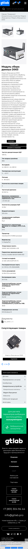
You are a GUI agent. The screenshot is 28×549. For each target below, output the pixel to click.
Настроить (14, 547)
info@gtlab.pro (14, 515)
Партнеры (14, 482)
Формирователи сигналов (11, 380)
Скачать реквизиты (14, 528)
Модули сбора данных (10, 392)
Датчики (5, 376)
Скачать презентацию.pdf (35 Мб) (14, 500)
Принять (7, 547)
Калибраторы (7, 383)
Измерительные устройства (12, 386)
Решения (14, 457)
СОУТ (14, 471)
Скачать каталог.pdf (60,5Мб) (14, 490)
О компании (14, 466)
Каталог (14, 462)
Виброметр (6, 396)
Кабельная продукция (10, 399)
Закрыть (20, 547)
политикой (3, 545)
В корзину (11, 141)
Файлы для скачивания (14, 477)
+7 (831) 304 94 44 (14, 508)
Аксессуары (7, 402)
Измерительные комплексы (11, 389)
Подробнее (14, 359)
